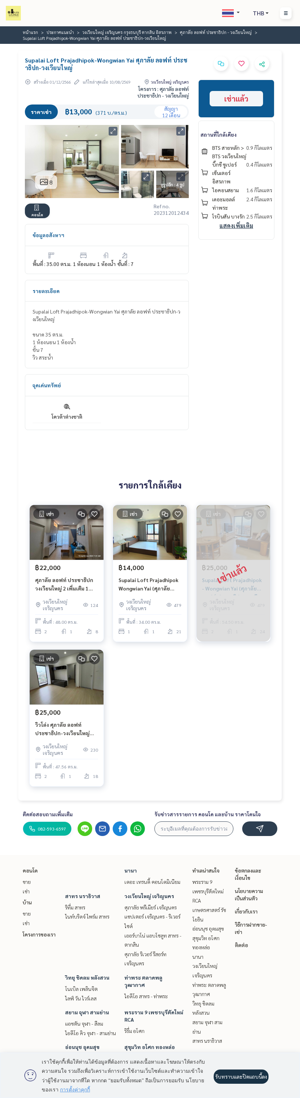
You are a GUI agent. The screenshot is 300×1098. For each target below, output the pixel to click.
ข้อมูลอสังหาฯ (48, 235)
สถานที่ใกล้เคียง (218, 134)
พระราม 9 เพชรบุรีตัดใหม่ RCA (208, 891)
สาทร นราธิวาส (82, 896)
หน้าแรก (30, 32)
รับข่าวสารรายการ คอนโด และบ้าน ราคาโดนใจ (207, 814)
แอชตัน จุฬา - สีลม (84, 1023)
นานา (130, 870)
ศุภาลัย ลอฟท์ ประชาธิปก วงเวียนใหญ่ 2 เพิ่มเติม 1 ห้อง (64, 584)
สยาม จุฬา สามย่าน (87, 1012)
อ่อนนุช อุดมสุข (82, 1047)
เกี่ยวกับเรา (246, 911)
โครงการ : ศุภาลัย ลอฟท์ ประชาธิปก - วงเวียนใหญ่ (163, 92)
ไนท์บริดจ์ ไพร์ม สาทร (87, 916)
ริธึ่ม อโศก (134, 1030)
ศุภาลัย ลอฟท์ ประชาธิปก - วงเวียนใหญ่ (216, 32)
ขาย (27, 881)
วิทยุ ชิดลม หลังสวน (87, 977)
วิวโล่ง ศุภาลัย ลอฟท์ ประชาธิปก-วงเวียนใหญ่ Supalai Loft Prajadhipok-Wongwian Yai (66, 729)
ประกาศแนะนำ (60, 32)
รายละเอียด (46, 291)
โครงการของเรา (39, 934)
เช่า (26, 891)
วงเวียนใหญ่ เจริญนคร (149, 896)
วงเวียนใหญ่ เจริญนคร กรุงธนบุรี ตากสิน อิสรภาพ (127, 32)
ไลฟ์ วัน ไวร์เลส (81, 998)
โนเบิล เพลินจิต (81, 988)
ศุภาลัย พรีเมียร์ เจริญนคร (150, 907)
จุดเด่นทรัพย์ (47, 385)
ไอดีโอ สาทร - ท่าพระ (146, 996)
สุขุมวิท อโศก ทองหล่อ (149, 1047)
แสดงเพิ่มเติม (236, 225)
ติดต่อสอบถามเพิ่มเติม (48, 814)
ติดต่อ (241, 945)
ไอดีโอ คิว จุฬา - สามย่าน (90, 1033)
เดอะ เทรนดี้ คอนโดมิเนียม (152, 881)
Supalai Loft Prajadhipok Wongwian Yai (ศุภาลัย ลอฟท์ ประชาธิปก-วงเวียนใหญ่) (149, 584)
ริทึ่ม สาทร (75, 907)
